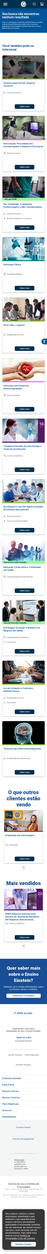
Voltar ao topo (24, 1013)
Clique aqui (19, 1160)
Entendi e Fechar (23, 1244)
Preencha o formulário (23, 995)
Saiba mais (25, 106)
